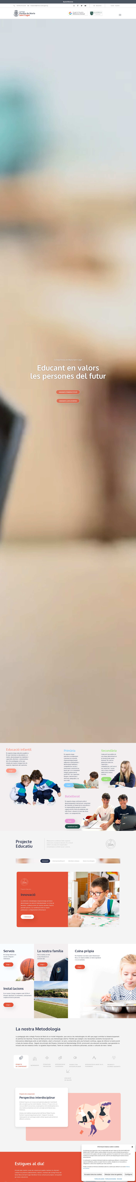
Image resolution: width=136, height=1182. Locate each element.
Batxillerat (72, 796)
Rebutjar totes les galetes (113, 1174)
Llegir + (42, 964)
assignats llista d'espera (68, 401)
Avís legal (119, 1178)
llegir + (11, 771)
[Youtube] (85, 5)
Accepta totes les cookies (93, 1174)
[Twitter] (81, 5)
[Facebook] (77, 5)
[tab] (45, 861)
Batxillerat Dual (72, 826)
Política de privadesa (110, 1178)
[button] (132, 1147)
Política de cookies (99, 1178)
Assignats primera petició (68, 392)
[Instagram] (74, 5)
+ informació (27, 917)
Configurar (128, 1174)
